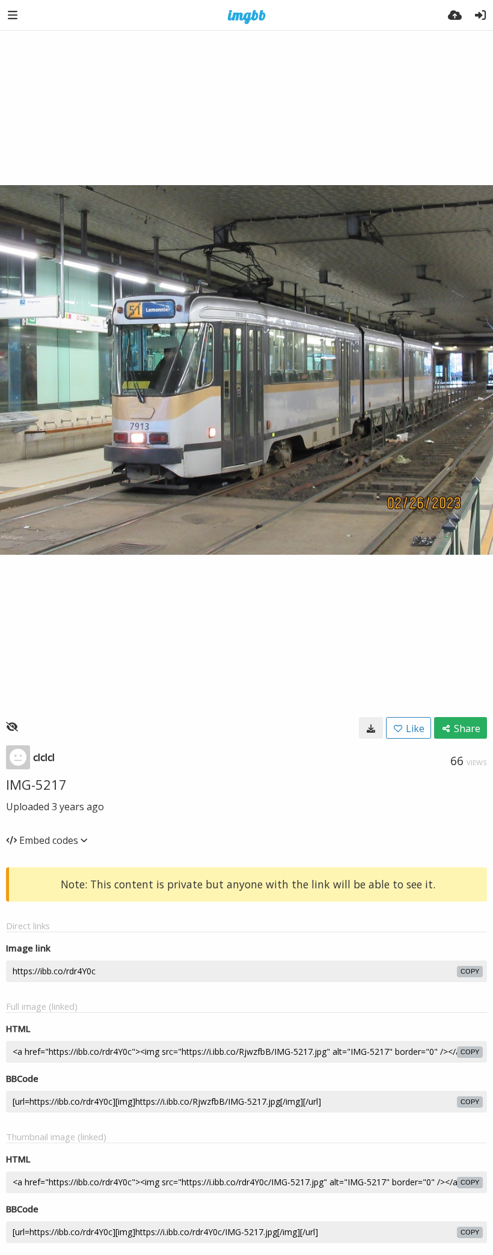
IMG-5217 (36, 784)
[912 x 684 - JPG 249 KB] (371, 728)
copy (470, 971)
